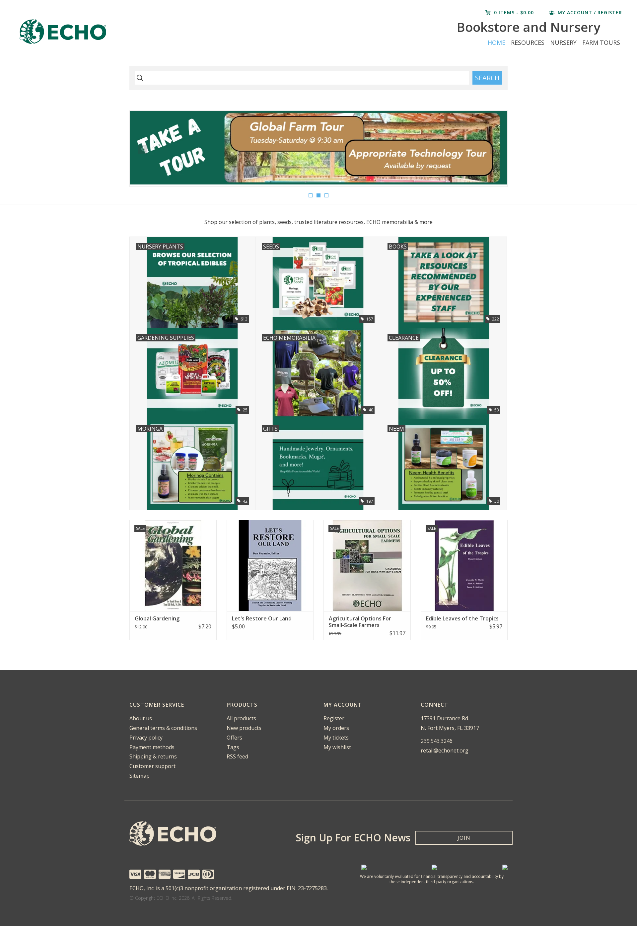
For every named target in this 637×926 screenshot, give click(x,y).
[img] (139, 78)
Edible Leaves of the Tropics (462, 618)
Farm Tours (601, 42)
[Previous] (142, 149)
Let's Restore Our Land (262, 618)
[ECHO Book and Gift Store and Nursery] (133, 31)
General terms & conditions (163, 728)
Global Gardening (157, 618)
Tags (233, 747)
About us (140, 718)
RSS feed (237, 756)
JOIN (464, 837)
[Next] (494, 149)
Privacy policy (146, 737)
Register (333, 718)
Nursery (563, 42)
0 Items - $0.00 (513, 12)
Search (487, 77)
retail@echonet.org (444, 750)
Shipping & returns (153, 756)
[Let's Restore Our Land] (270, 565)
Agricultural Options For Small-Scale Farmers (360, 621)
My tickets (336, 737)
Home (496, 42)
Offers (234, 737)
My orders (336, 728)
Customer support (152, 766)
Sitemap (139, 775)
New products (244, 728)
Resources (527, 42)
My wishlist (337, 747)
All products (241, 718)
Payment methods (152, 747)
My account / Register (589, 12)
